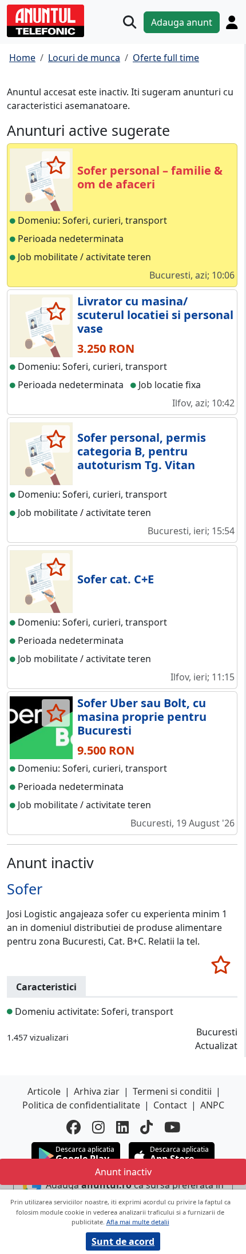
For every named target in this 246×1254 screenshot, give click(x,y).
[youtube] (172, 1127)
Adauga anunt (181, 22)
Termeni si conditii (172, 1091)
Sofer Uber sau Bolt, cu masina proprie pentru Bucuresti (142, 716)
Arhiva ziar (97, 1091)
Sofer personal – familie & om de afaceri (150, 177)
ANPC (212, 1105)
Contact (170, 1105)
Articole (44, 1091)
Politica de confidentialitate (81, 1105)
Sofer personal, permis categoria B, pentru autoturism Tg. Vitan (141, 451)
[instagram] (98, 1127)
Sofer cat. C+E (115, 579)
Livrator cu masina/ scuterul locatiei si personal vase (155, 314)
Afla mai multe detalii (137, 1221)
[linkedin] (122, 1127)
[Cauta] (130, 22)
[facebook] (73, 1127)
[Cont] (232, 22)
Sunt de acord (123, 1241)
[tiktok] (146, 1127)
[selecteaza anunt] (56, 165)
